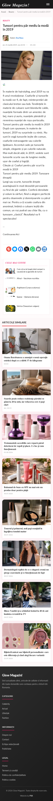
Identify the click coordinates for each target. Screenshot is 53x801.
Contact (5, 740)
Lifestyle (5, 713)
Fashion (5, 718)
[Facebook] (20, 249)
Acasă (3, 12)
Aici (17, 234)
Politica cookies (9, 780)
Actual (5, 709)
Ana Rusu (19, 38)
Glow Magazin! (12, 675)
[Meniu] (48, 4)
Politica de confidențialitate (14, 775)
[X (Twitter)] (26, 249)
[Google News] (8, 249)
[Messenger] (14, 249)
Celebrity (6, 704)
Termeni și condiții (10, 771)
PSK (31, 796)
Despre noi (7, 735)
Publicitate (6, 749)
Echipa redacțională (10, 744)
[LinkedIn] (44, 249)
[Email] (38, 249)
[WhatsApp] (32, 249)
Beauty (11, 12)
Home (4, 766)
